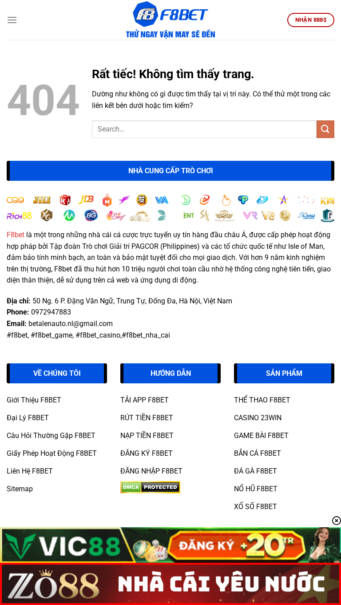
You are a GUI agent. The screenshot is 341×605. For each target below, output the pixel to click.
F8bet (15, 235)
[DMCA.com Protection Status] (150, 486)
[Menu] (12, 20)
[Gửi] (325, 129)
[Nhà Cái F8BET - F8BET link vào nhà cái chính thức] (170, 19)
